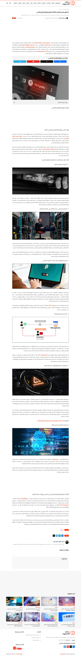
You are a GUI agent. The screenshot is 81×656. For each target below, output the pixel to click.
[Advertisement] (40, 32)
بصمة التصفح (55, 459)
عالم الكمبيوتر (62, 654)
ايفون (24, 3)
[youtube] (33, 61)
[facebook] (60, 61)
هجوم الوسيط (44, 355)
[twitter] (46, 61)
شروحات (56, 607)
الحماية (39, 3)
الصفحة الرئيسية (66, 9)
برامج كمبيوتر (58, 3)
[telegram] (19, 61)
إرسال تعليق (64, 559)
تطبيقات (56, 623)
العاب (31, 3)
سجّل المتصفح (47, 45)
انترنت (60, 9)
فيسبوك (43, 3)
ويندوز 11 (48, 3)
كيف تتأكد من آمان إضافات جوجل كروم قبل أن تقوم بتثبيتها (50, 421)
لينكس (35, 3)
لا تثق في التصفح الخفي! (48, 149)
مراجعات (19, 3)
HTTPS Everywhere (64, 505)
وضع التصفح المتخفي (30, 47)
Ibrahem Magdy (19, 654)
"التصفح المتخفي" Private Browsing (42, 43)
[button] (62, 536)
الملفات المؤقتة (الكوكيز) (27, 45)
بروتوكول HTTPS (23, 499)
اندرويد (28, 3)
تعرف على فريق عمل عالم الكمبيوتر (32, 635)
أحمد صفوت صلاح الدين (62, 18)
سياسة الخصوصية (36, 640)
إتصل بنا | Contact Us (35, 637)
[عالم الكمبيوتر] (68, 3)
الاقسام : (73, 640)
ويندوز (53, 3)
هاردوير (15, 3)
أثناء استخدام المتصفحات (42, 51)
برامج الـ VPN (52, 305)
